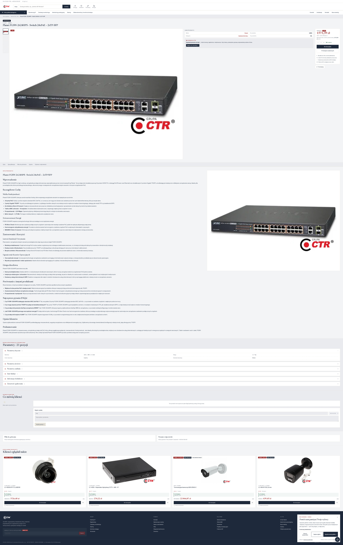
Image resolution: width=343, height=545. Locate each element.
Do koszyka (327, 46)
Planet (246, 33)
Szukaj (66, 6)
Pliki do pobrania (21, 164)
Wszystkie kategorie (14, 12)
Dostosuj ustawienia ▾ (305, 529)
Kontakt (327, 12)
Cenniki (312, 12)
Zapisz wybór (317, 534)
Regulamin (317, 542)
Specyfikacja (11, 164)
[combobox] (40, 6)
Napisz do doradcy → (192, 45)
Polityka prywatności (285, 529)
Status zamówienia (158, 524)
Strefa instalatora (221, 519)
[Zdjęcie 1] (6, 31)
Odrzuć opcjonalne (305, 534)
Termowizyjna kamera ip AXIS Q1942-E (185, 487)
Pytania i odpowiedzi (40, 164)
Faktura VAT (220, 529)
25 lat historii (283, 519)
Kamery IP (92, 519)
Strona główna (6, 16)
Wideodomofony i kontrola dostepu (83, 12)
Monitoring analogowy (58, 12)
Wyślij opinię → (40, 424)
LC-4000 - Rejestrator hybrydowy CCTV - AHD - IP (104, 487)
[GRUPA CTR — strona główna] (6, 6)
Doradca (156, 531)
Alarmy (69, 12)
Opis (4, 164)
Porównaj (319, 67)
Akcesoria (92, 531)
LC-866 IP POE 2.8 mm (265, 487)
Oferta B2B (219, 522)
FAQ (155, 526)
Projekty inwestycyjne (222, 526)
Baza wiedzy (335, 12)
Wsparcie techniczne (159, 529)
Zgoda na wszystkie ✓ (330, 534)
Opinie (31, 164)
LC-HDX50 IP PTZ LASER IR (12, 487)
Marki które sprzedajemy (286, 522)
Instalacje (319, 12)
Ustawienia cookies (336, 542)
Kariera (282, 526)
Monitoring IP (32, 12)
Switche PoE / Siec (15, 16)
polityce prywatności (308, 539)
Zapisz (82, 533)
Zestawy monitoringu (44, 12)
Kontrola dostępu (94, 529)
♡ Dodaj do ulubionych (327, 50)
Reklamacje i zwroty (159, 522)
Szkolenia (219, 524)
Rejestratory (93, 522)
